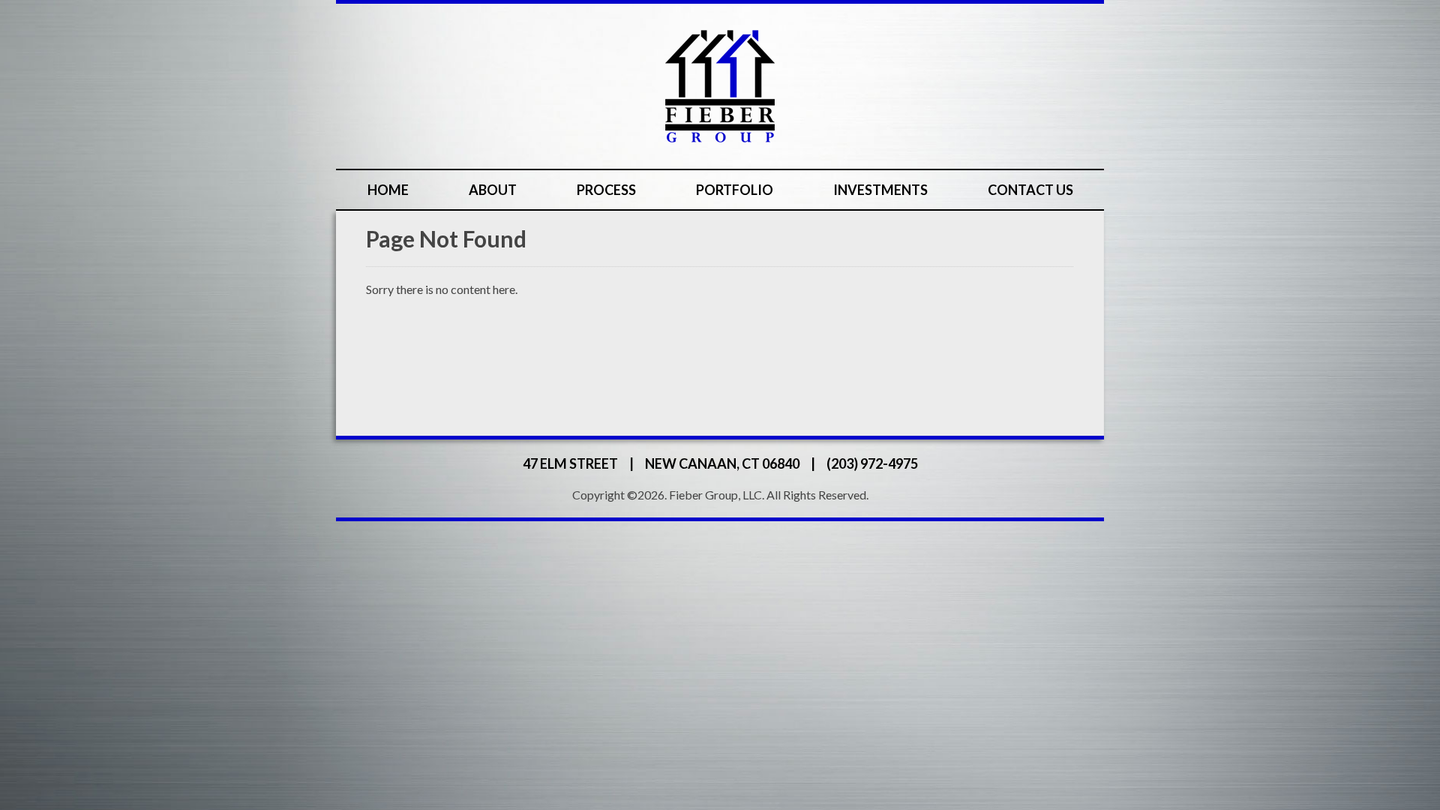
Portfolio (734, 190)
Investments (880, 190)
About (493, 190)
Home (388, 190)
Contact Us (1030, 190)
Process (606, 190)
